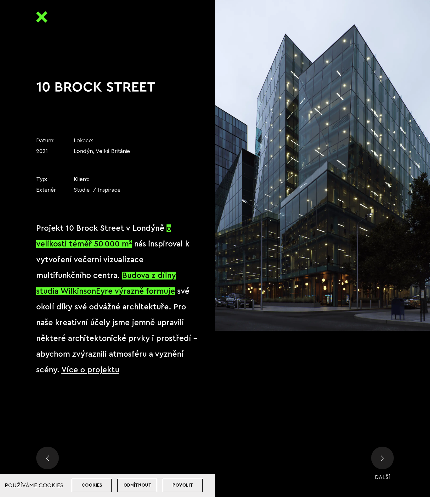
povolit (183, 485)
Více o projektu (90, 370)
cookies (92, 485)
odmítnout (137, 485)
